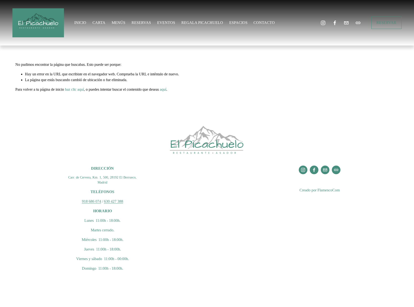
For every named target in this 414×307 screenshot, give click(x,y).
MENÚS (118, 23)
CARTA (98, 23)
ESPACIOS (238, 23)
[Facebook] (335, 23)
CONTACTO (264, 23)
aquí (163, 89)
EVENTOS (166, 23)
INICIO (80, 23)
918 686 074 (91, 201)
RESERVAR (386, 23)
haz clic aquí (74, 89)
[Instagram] (323, 23)
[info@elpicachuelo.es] (346, 23)
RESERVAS (141, 23)
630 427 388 (113, 201)
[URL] (358, 23)
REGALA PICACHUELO (202, 23)
